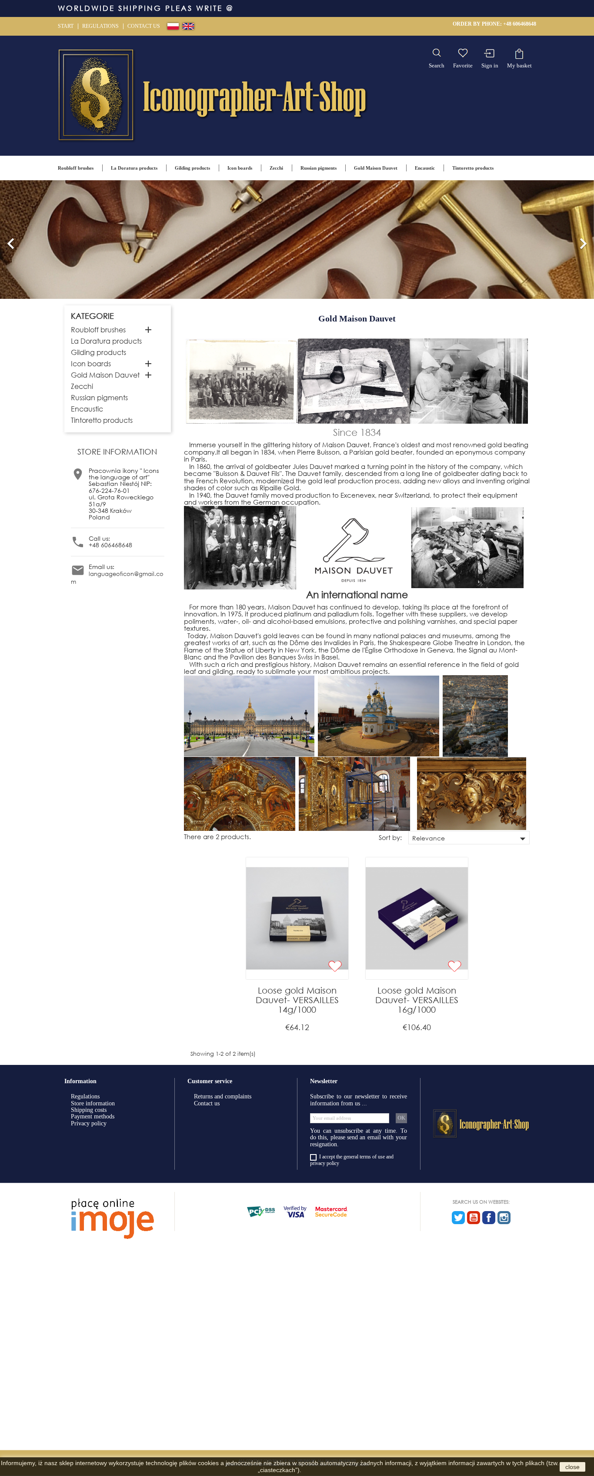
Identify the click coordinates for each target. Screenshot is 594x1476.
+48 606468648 (519, 24)
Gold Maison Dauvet (375, 168)
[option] (297, 239)
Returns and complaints (222, 1096)
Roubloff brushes (75, 168)
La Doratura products (134, 168)
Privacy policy (89, 1123)
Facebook (488, 1217)
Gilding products (192, 168)
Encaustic (425, 168)
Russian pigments (318, 168)
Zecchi (276, 168)
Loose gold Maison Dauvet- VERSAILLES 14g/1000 (297, 999)
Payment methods (92, 1116)
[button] (11, 239)
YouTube (473, 1217)
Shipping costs (89, 1110)
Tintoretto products (473, 168)
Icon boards (239, 168)
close (572, 1466)
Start (65, 26)
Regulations (100, 26)
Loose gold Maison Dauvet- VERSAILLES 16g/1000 (416, 999)
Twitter (458, 1217)
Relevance (470, 838)
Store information (93, 1103)
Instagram (504, 1217)
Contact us (143, 26)
